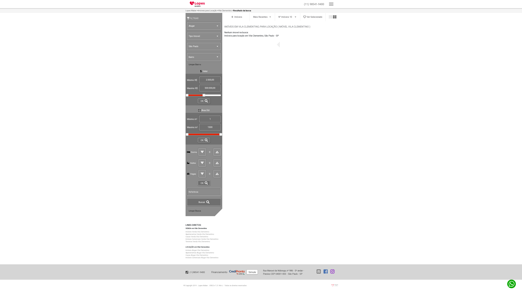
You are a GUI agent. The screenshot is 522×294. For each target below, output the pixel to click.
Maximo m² (192, 127)
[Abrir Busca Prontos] (331, 4)
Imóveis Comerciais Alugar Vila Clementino (202, 258)
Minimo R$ (192, 80)
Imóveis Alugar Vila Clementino (197, 250)
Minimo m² (192, 119)
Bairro (191, 57)
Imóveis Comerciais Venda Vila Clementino (202, 239)
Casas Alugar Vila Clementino (197, 255)
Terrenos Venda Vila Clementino (198, 242)
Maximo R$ (192, 88)
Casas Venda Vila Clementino (197, 237)
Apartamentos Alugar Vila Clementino (200, 253)
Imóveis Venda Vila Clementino (197, 232)
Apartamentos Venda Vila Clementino (200, 234)
